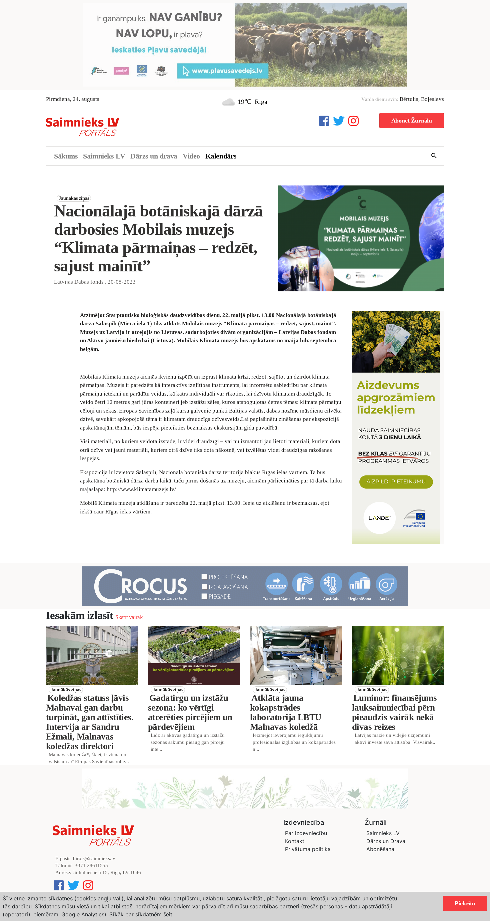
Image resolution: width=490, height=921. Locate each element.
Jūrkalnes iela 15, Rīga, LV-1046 (107, 872)
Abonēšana (380, 849)
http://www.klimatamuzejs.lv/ (142, 489)
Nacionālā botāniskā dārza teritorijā (201, 472)
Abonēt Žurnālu (411, 120)
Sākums (66, 156)
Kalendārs (221, 156)
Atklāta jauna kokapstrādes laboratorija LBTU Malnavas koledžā (286, 712)
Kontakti (295, 841)
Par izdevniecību (306, 833)
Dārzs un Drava (385, 841)
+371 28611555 (91, 865)
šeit (167, 914)
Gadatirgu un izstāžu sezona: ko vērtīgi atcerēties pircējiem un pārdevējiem (190, 712)
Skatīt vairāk (128, 617)
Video (191, 156)
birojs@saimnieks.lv (94, 858)
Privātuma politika (308, 849)
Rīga (261, 101)
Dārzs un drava (153, 156)
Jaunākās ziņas (74, 198)
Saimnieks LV (104, 156)
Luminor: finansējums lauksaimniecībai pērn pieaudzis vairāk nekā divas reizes (394, 712)
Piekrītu (465, 903)
